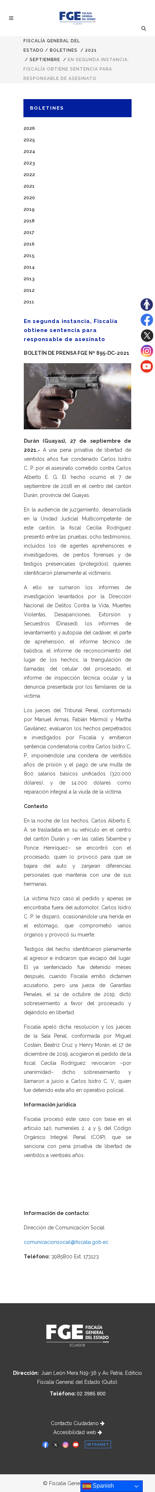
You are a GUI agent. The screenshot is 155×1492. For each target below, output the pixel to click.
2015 (29, 255)
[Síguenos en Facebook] (147, 324)
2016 (29, 244)
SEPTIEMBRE (45, 59)
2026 (29, 128)
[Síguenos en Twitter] (147, 340)
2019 (29, 209)
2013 (29, 278)
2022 (29, 174)
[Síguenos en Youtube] (147, 371)
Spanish (102, 1486)
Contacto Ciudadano (75, 1423)
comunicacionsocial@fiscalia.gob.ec (66, 1242)
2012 (29, 290)
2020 (29, 197)
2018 (29, 221)
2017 (28, 232)
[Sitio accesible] (147, 309)
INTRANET (98, 1444)
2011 (28, 302)
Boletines (64, 50)
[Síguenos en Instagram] (147, 355)
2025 (29, 140)
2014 (29, 267)
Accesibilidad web (75, 1432)
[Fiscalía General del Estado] (77, 18)
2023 (29, 163)
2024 (29, 151)
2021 (91, 50)
